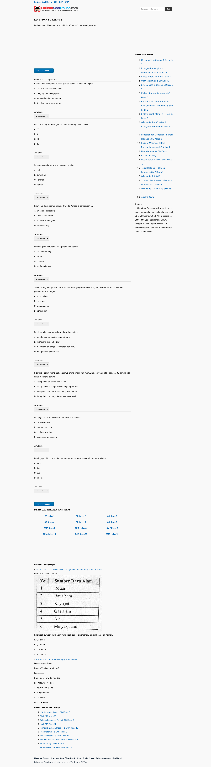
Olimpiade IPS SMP (150, 176)
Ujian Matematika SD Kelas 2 (155, 81)
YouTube (74, 762)
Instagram (60, 762)
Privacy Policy (95, 758)
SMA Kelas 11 (81, 534)
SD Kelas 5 (81, 522)
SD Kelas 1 (49, 516)
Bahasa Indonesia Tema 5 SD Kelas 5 (57, 720)
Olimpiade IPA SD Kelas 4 (153, 122)
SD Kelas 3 (112, 516)
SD (55, 2)
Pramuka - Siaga (149, 155)
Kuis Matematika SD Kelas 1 (154, 151)
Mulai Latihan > (43, 71)
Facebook (48, 762)
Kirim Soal (82, 758)
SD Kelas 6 (112, 522)
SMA (67, 2)
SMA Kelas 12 (112, 534)
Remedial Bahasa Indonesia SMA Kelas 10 (59, 728)
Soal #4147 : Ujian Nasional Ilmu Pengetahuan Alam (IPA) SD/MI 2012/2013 (70, 569)
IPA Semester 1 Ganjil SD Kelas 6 (55, 712)
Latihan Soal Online (43, 2)
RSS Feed (117, 758)
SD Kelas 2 (81, 516)
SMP (61, 2)
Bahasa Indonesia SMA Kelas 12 (54, 735)
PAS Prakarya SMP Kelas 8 (52, 743)
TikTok (84, 762)
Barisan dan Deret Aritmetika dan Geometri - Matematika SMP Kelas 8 (157, 105)
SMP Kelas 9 (112, 528)
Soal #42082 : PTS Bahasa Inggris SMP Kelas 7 (57, 659)
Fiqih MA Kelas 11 (48, 724)
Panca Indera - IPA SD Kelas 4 (156, 76)
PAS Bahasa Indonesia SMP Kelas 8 (56, 747)
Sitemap (107, 758)
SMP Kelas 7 (49, 528)
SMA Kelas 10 (49, 534)
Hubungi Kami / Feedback (63, 758)
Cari (168, 9)
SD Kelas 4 (49, 522)
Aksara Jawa (147, 197)
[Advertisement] (82, 47)
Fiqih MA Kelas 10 (48, 716)
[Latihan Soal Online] (56, 9)
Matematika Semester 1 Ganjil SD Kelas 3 (59, 739)
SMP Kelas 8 (81, 528)
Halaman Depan (41, 758)
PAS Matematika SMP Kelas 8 (53, 732)
